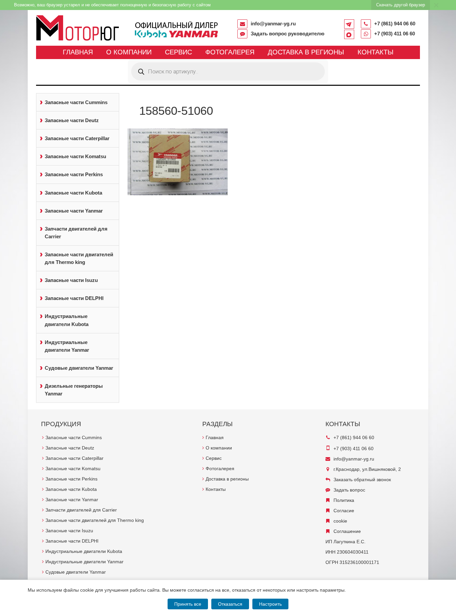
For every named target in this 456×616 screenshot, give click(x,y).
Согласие (343, 510)
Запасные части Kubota (73, 193)
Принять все (187, 604)
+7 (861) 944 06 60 (394, 23)
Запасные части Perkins (74, 174)
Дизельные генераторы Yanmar (74, 389)
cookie (340, 521)
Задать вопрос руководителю (287, 33)
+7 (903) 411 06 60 (394, 33)
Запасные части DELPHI (74, 298)
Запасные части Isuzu (71, 280)
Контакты (376, 52)
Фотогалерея (229, 52)
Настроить (270, 604)
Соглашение (347, 531)
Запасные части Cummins (76, 102)
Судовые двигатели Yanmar (79, 368)
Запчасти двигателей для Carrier (76, 232)
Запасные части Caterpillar (77, 138)
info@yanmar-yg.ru (273, 23)
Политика (343, 500)
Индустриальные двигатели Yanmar (67, 346)
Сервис (178, 52)
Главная (78, 52)
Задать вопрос (349, 490)
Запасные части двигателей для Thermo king (79, 258)
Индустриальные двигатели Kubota (66, 320)
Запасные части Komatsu (75, 156)
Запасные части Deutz (72, 120)
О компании (129, 52)
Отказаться (230, 604)
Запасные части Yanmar (74, 211)
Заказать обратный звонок (362, 479)
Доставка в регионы (306, 52)
